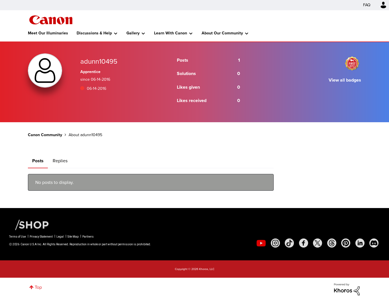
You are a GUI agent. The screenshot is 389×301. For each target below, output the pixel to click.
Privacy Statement (41, 236)
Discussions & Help (94, 33)
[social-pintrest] (345, 243)
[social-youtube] (261, 243)
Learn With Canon (170, 33)
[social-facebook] (303, 243)
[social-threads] (331, 243)
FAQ (366, 5)
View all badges (345, 80)
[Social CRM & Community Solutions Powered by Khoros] (347, 289)
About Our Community (222, 33)
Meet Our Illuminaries (48, 33)
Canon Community (50, 20)
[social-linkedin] (360, 243)
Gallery (133, 33)
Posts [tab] (38, 160)
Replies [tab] (60, 160)
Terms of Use (17, 236)
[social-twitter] (317, 243)
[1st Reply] (352, 63)
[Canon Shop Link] (29, 224)
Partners (88, 236)
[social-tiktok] (289, 243)
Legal (60, 236)
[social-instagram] (275, 243)
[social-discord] (373, 243)
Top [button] (38, 287)
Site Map (73, 236)
